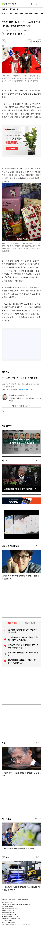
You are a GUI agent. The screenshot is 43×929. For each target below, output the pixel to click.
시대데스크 (6, 818)
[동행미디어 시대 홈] (9, 4)
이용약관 (4, 899)
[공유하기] (32, 3)
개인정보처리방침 (23, 899)
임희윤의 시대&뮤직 (10, 545)
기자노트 (5, 856)
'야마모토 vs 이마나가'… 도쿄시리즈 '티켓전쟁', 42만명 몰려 (21, 377)
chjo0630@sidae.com (21, 395)
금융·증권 (28, 13)
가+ (39, 41)
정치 (11, 13)
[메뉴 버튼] (39, 3)
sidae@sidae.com (25, 389)
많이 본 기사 (12, 623)
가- (30, 41)
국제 (36, 13)
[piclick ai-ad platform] (12, 48)
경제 (16, 13)
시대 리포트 (7, 425)
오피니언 (5, 13)
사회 (41, 13)
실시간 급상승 (30, 623)
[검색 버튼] (36, 3)
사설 (4, 742)
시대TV (5, 460)
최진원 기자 (7, 30)
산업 (21, 13)
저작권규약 (12, 899)
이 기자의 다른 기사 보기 (20, 406)
